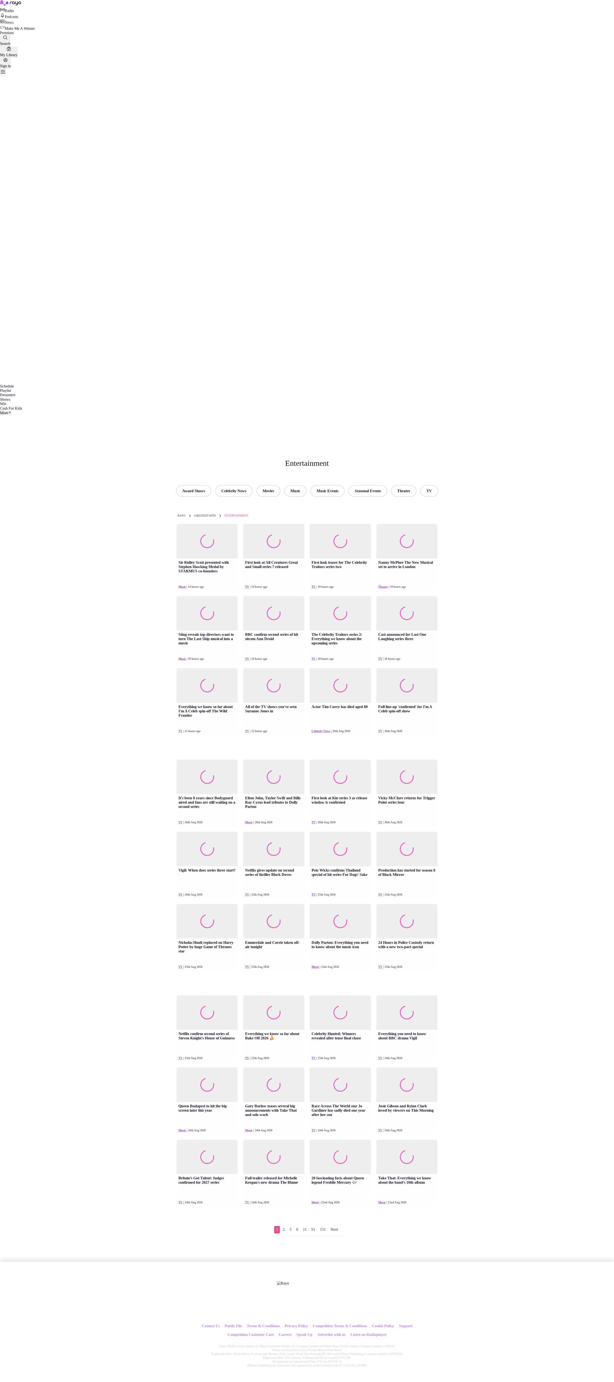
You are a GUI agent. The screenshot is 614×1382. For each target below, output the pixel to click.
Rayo (181, 515)
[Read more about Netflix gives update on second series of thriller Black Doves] (273, 849)
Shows (5, 399)
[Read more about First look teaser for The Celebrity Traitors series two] (340, 541)
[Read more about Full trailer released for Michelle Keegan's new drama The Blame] (273, 1157)
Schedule (7, 386)
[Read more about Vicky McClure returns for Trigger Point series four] (406, 777)
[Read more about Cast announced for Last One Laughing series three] (406, 613)
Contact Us (211, 1326)
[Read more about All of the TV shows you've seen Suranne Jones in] (273, 685)
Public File (233, 1326)
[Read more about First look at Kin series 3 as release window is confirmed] (340, 777)
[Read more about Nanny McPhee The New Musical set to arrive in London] (406, 541)
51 (313, 1229)
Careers (285, 1335)
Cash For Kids (11, 408)
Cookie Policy (383, 1326)
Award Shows (193, 491)
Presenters (7, 395)
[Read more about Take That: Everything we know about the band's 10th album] (406, 1157)
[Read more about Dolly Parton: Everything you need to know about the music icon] (340, 921)
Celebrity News (233, 491)
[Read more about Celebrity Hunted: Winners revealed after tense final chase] (340, 1012)
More (4, 413)
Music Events (327, 491)
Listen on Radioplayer (368, 1335)
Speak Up (304, 1335)
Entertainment (236, 515)
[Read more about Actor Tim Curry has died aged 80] (340, 685)
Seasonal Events (368, 491)
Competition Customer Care (251, 1335)
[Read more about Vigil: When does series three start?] (207, 849)
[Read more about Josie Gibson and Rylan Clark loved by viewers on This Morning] (406, 1084)
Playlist (5, 390)
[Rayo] (283, 1283)
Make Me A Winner (20, 28)
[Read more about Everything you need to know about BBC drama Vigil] (406, 1012)
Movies (268, 491)
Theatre (403, 491)
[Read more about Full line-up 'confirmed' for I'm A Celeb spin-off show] (406, 685)
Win (3, 404)
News (9, 22)
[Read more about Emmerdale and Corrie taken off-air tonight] (273, 921)
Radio (9, 11)
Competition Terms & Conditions (340, 1326)
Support (405, 1326)
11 (305, 1229)
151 (323, 1229)
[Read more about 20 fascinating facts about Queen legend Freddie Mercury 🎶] (340, 1157)
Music (295, 491)
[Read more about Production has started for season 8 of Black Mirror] (406, 849)
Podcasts (11, 17)
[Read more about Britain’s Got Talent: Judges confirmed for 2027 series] (207, 1157)
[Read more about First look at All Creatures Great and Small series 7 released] (273, 541)
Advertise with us (331, 1335)
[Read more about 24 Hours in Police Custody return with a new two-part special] (406, 921)
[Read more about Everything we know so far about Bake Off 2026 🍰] (273, 1012)
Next (334, 1229)
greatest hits (205, 515)
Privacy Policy (296, 1326)
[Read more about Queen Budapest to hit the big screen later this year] (207, 1084)
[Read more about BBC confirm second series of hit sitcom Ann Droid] (273, 613)
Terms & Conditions (263, 1326)
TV (429, 491)
